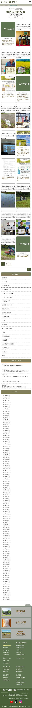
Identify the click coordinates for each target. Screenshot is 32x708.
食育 (3, 355)
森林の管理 (5, 671)
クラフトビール (6, 289)
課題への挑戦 (20, 666)
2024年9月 (5, 426)
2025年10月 (6, 404)
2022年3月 (5, 485)
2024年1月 (5, 442)
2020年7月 (5, 525)
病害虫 (4, 332)
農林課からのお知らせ (8, 344)
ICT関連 (4, 277)
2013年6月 (5, 579)
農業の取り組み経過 (21, 682)
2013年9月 (5, 573)
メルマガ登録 (6, 652)
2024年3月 (5, 439)
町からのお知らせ (7, 328)
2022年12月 (6, 468)
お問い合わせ (6, 650)
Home (5, 642)
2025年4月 (5, 415)
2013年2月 (5, 588)
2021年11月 (6, 492)
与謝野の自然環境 (20, 647)
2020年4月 (5, 531)
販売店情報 (6, 675)
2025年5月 (5, 413)
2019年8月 (5, 547)
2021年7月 (5, 501)
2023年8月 (5, 450)
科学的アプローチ (20, 669)
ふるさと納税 (6, 654)
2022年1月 (5, 487)
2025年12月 (6, 402)
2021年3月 (5, 507)
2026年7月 (5, 396)
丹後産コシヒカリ (7, 305)
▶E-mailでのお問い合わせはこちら (15, 698)
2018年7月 (5, 566)
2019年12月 (6, 540)
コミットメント (19, 680)
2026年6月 (5, 398)
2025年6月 (5, 411)
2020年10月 (6, 518)
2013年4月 (5, 584)
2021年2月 (5, 509)
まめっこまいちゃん (7, 297)
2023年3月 (5, 461)
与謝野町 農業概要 (20, 677)
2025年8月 (5, 409)
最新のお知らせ (7, 645)
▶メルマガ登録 (25, 698)
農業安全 (4, 351)
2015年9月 (5, 571)
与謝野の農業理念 (20, 654)
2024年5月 (5, 435)
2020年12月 (6, 514)
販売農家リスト (6, 680)
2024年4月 (5, 437)
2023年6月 (5, 455)
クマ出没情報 (6, 285)
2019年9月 (5, 544)
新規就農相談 (19, 684)
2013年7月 (5, 577)
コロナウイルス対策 (7, 293)
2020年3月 (5, 533)
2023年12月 (6, 444)
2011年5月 (5, 599)
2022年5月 (5, 481)
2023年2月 (5, 463)
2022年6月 (5, 479)
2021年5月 (5, 505)
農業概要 (18, 675)
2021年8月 (5, 498)
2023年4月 (5, 459)
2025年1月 (5, 420)
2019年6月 (5, 551)
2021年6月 (5, 503)
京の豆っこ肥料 (6, 312)
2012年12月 (6, 592)
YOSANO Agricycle (5, 5)
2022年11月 (6, 470)
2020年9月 (5, 520)
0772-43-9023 (12, 695)
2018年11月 (6, 557)
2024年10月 (6, 424)
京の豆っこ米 (6, 309)
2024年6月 (5, 433)
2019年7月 (5, 549)
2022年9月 (5, 474)
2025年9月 (5, 407)
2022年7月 (5, 477)
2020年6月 (5, 527)
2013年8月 (5, 575)
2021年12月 (6, 490)
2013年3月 (5, 586)
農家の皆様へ (6, 647)
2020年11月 (6, 516)
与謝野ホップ (6, 301)
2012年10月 (6, 595)
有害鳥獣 (4, 324)
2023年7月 (5, 452)
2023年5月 (5, 457)
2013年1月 (5, 590)
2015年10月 (6, 568)
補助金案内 (5, 340)
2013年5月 (5, 582)
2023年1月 (5, 466)
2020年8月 (5, 522)
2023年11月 (6, 446)
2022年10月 (6, 472)
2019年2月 (5, 555)
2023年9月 (5, 448)
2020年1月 (5, 538)
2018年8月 (5, 564)
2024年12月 (6, 422)
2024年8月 (5, 428)
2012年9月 (5, 597)
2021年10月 (6, 494)
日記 (3, 320)
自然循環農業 (6, 336)
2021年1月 (5, 512)
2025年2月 (5, 417)
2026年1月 (5, 400)
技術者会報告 (6, 316)
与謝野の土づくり (20, 650)
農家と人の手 (19, 652)
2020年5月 (5, 529)
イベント (4, 281)
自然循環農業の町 (21, 642)
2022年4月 (5, 483)
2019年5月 (5, 553)
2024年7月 (5, 431)
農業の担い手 (6, 347)
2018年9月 (5, 562)
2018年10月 (6, 560)
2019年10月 (6, 542)
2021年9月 (5, 496)
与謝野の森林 (7, 666)
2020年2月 (5, 536)
